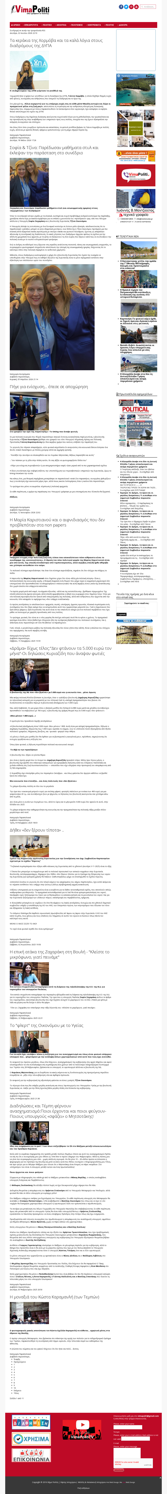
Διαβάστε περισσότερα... (20, 137)
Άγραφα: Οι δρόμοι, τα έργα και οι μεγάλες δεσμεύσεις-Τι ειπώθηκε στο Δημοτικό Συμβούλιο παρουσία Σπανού (138, 497)
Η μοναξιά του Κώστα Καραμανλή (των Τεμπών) (54, 1297)
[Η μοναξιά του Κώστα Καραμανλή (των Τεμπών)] (29, 1313)
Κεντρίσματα (24, 374)
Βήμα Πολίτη (53, 1482)
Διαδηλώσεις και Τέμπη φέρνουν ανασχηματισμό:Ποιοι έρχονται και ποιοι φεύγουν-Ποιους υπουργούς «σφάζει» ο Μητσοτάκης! (58, 1111)
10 (15, 1388)
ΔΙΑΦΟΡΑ (122, 25)
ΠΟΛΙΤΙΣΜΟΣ (77, 25)
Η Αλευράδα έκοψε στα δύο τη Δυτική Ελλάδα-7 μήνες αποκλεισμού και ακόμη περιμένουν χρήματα (138, 464)
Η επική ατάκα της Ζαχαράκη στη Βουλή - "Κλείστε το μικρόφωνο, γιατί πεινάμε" (59, 954)
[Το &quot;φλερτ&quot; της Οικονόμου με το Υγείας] (29, 1041)
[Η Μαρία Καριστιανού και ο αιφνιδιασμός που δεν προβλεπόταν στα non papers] (29, 543)
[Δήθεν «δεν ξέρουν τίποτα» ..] (29, 846)
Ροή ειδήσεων (83, 1488)
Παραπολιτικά (25, 135)
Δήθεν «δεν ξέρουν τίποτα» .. (37, 830)
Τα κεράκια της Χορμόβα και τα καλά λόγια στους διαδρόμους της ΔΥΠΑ (56, 42)
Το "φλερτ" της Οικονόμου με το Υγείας (46, 1025)
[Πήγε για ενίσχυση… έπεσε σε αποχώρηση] (29, 410)
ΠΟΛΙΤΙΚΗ (47, 25)
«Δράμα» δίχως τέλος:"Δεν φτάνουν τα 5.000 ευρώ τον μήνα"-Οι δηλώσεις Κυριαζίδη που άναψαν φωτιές (61, 650)
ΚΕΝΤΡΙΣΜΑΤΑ (94, 25)
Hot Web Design (112, 1482)
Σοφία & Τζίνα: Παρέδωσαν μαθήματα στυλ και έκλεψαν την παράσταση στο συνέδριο (54, 150)
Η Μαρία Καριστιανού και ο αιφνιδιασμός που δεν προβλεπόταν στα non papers (57, 522)
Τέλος (16, 1393)
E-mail (116, 1443)
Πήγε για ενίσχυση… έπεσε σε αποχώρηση (49, 386)
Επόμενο (17, 1390)
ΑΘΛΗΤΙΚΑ (61, 25)
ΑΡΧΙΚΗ (16, 25)
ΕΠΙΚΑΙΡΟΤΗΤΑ (31, 25)
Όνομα (116, 1432)
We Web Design (127, 1482)
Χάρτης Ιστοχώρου (68, 1482)
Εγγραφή (121, 614)
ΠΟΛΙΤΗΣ (109, 25)
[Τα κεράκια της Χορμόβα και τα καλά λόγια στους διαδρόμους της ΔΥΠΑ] (29, 70)
